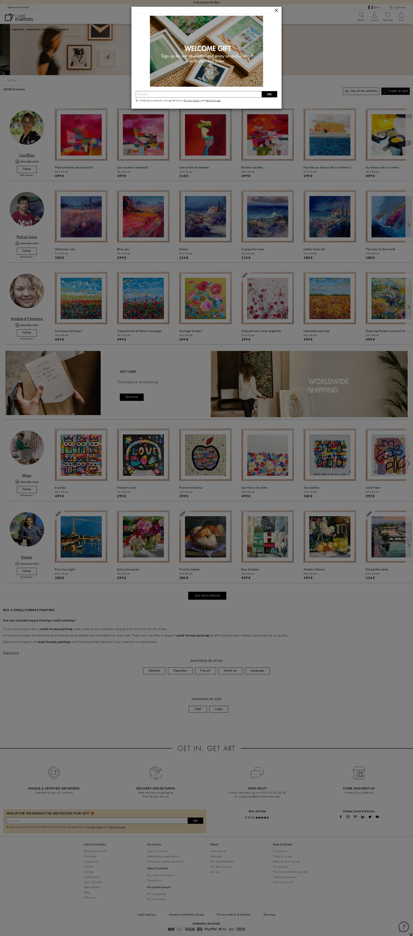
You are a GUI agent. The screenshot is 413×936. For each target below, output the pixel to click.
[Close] (276, 10)
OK (269, 94)
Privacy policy (192, 100)
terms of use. (213, 100)
